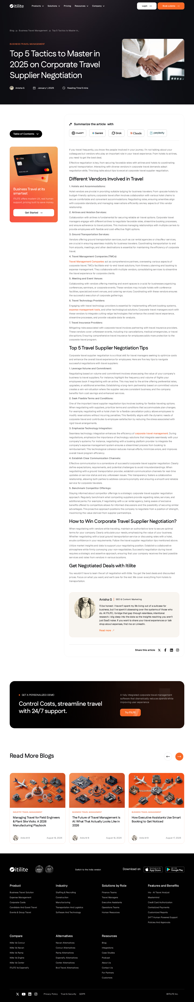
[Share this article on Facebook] (165, 650)
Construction (62, 897)
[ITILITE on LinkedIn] (30, 994)
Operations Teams (110, 907)
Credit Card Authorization (160, 902)
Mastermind (153, 897)
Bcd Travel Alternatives (67, 967)
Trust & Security (68, 994)
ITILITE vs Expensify (19, 967)
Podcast (106, 957)
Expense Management (20, 897)
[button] (38, 6)
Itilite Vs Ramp (16, 952)
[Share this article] (177, 650)
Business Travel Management (33, 30)
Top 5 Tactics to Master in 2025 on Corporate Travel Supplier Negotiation (65, 30)
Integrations (107, 947)
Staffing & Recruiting (66, 892)
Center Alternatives (65, 962)
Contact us (107, 967)
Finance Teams (109, 892)
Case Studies (108, 952)
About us (106, 962)
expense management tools (84, 309)
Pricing (67, 6)
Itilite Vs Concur (17, 942)
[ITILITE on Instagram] (36, 994)
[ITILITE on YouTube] (23, 994)
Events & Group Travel (20, 912)
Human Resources (111, 912)
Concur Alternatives (65, 947)
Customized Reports (158, 912)
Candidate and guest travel (23, 907)
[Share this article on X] (159, 650)
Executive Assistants (112, 902)
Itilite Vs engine (17, 957)
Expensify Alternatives (67, 957)
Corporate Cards (17, 902)
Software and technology (68, 912)
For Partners (108, 972)
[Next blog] (179, 756)
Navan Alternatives (65, 942)
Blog (12, 30)
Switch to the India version (88, 869)
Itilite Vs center (17, 962)
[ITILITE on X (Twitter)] (17, 994)
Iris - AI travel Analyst (158, 892)
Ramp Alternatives (65, 952)
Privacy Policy (51, 994)
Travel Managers (110, 897)
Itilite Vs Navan (17, 947)
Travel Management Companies (86, 261)
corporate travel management (151, 433)
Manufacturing (63, 902)
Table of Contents (23, 133)
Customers (107, 977)
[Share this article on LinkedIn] (171, 650)
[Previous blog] (168, 756)
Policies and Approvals (159, 922)
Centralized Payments (158, 907)
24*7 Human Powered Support (162, 917)
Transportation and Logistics (69, 907)
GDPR (82, 994)
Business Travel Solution (22, 892)
